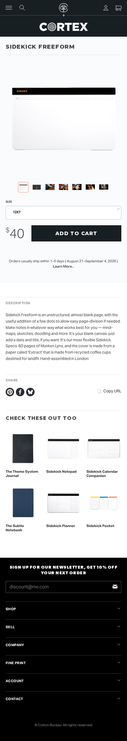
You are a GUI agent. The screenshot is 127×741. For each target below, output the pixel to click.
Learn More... (63, 266)
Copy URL (112, 390)
